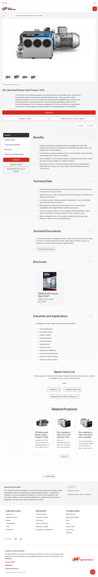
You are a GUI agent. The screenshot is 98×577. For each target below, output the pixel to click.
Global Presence (11, 517)
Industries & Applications (44, 530)
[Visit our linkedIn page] (16, 539)
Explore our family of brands (14, 551)
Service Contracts (42, 523)
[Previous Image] (6, 46)
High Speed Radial (72, 517)
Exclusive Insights (42, 526)
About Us (9, 514)
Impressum (9, 565)
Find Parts (39, 520)
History (8, 520)
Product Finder (41, 514)
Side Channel (70, 514)
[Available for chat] (92, 572)
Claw (67, 520)
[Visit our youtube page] (21, 539)
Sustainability (10, 523)
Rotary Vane (70, 526)
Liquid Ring (69, 530)
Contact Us (10, 530)
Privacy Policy (10, 562)
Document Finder (42, 517)
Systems (69, 533)
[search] (95, 3)
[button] (64, 137)
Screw (68, 523)
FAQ (7, 526)
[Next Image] (92, 46)
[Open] (95, 9)
